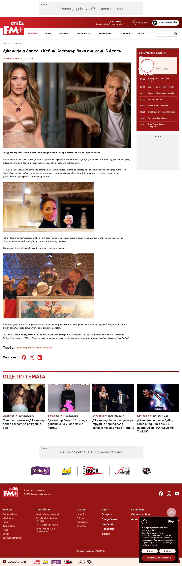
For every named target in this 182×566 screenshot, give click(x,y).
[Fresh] (45, 562)
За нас (106, 533)
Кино (5, 522)
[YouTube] (177, 493)
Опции (149, 551)
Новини (17, 43)
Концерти (82, 522)
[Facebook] (161, 493)
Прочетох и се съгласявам (158, 557)
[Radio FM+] (36, 562)
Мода (5, 530)
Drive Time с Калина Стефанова (45, 530)
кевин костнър (44, 347)
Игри (105, 509)
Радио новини (10, 514)
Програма (143, 22)
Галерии (82, 509)
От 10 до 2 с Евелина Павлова (46, 519)
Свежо (6, 534)
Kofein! (80, 514)
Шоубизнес (8, 59)
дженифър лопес (25, 347)
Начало (6, 43)
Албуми (80, 518)
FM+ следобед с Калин (47, 525)
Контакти (138, 509)
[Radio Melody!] (56, 562)
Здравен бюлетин (12, 538)
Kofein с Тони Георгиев (47, 514)
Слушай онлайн (168, 22)
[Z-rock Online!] (69, 562)
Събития (81, 526)
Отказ (167, 551)
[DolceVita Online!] (89, 562)
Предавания (43, 509)
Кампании (108, 524)
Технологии (9, 526)
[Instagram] (169, 493)
